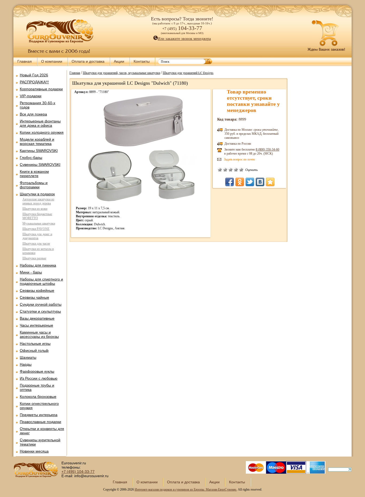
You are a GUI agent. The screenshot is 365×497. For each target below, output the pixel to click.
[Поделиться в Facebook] (229, 182)
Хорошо (236, 169)
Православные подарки (40, 422)
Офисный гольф (34, 350)
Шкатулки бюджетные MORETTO (37, 216)
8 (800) (267, 149)
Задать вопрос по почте (239, 159)
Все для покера (33, 114)
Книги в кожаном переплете (34, 173)
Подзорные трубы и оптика (37, 387)
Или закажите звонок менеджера (184, 39)
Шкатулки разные (34, 258)
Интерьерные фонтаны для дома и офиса (40, 123)
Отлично (241, 169)
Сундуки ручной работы (40, 304)
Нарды (26, 364)
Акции (119, 61)
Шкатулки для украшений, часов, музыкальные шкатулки (121, 72)
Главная (24, 61)
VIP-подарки (30, 96)
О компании (51, 61)
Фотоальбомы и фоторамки (34, 185)
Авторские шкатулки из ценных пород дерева (38, 201)
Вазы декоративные (37, 318)
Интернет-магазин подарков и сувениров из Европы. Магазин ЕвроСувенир (185, 489)
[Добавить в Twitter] (250, 182)
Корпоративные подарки (41, 89)
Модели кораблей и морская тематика (37, 141)
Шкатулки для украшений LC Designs (188, 72)
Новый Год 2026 (34, 75)
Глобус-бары (31, 157)
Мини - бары (31, 272)
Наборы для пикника (38, 265)
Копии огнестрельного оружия (39, 405)
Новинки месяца (34, 451)
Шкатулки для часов (36, 243)
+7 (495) (78, 471)
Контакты (142, 61)
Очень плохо (220, 169)
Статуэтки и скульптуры (40, 311)
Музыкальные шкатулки (38, 223)
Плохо (225, 169)
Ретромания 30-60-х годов (37, 105)
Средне (230, 169)
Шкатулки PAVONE (35, 229)
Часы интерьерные (36, 325)
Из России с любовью (38, 378)
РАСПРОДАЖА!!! (34, 82)
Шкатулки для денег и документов (37, 236)
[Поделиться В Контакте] (260, 182)
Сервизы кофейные (37, 290)
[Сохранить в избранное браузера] (270, 182)
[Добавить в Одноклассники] (239, 182)
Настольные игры (35, 343)
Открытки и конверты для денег (42, 431)
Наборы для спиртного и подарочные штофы (41, 281)
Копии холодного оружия (42, 132)
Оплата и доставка (88, 61)
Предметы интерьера (38, 415)
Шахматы (28, 357)
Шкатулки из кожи (34, 209)
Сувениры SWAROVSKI (40, 164)
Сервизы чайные (34, 297)
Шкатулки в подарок (37, 194)
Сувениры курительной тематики (40, 442)
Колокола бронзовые (38, 396)
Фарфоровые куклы (37, 371)
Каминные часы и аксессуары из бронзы (39, 334)
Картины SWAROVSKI (39, 150)
